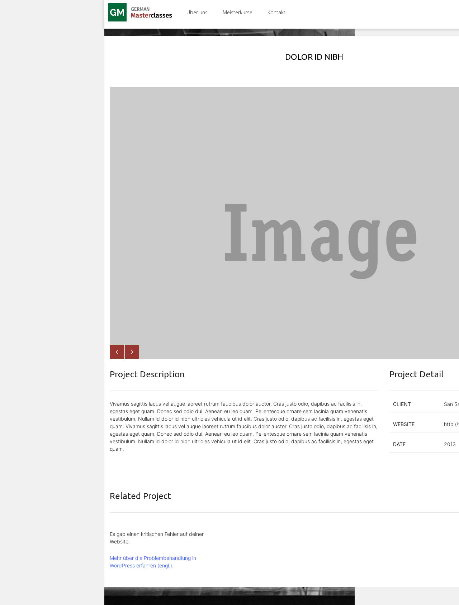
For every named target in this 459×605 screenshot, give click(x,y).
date (399, 444)
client (402, 404)
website (404, 424)
